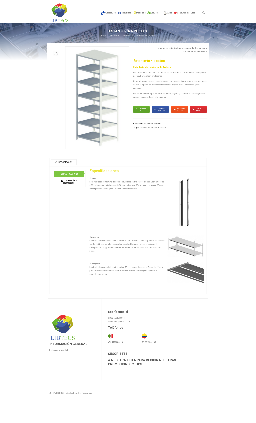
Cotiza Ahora (198, 109)
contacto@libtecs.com (120, 321)
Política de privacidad (58, 350)
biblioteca (142, 128)
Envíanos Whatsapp (161, 109)
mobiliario (162, 128)
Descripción (65, 162)
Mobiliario (115, 35)
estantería (152, 128)
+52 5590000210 (115, 342)
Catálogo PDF (142, 109)
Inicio (104, 35)
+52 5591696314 (117, 318)
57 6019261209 (149, 342)
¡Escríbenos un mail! (181, 109)
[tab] (64, 162)
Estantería (128, 35)
